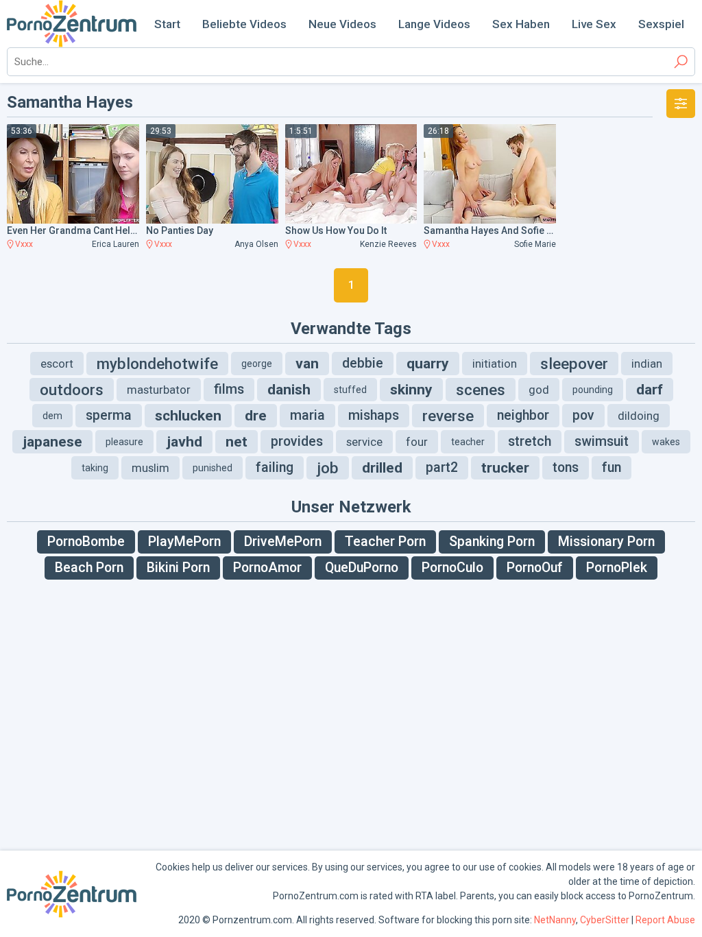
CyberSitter (604, 919)
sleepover (574, 363)
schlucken (188, 415)
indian (646, 363)
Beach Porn (89, 568)
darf (649, 389)
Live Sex (594, 24)
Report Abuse (665, 919)
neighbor (523, 415)
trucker (505, 468)
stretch (529, 441)
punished (212, 467)
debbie (362, 363)
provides (297, 441)
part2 (442, 467)
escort (56, 363)
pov (583, 415)
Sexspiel (661, 24)
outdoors (72, 390)
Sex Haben (521, 24)
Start (167, 24)
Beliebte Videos (244, 24)
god (539, 389)
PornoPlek (616, 568)
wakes (666, 441)
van (307, 363)
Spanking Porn (492, 541)
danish (289, 389)
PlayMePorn (184, 541)
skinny (411, 389)
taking (95, 467)
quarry (428, 363)
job (328, 468)
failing (274, 467)
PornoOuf (535, 568)
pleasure (124, 441)
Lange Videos (434, 24)
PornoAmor (267, 568)
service (364, 442)
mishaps (373, 415)
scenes (480, 390)
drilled (382, 468)
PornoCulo (452, 568)
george (256, 363)
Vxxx (24, 244)
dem (52, 415)
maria (307, 415)
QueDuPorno (361, 568)
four (417, 442)
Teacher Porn (385, 541)
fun (611, 467)
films (229, 389)
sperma (109, 415)
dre (256, 415)
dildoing (638, 416)
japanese (52, 442)
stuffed (350, 389)
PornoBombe (86, 541)
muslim (150, 468)
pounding (592, 389)
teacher (468, 441)
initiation (494, 363)
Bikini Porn (178, 568)
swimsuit (601, 441)
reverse (448, 416)
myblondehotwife (157, 363)
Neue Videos (342, 24)
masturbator (159, 389)
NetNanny (555, 919)
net (236, 442)
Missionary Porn (606, 541)
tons (566, 467)
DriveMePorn (283, 541)
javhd (184, 442)
